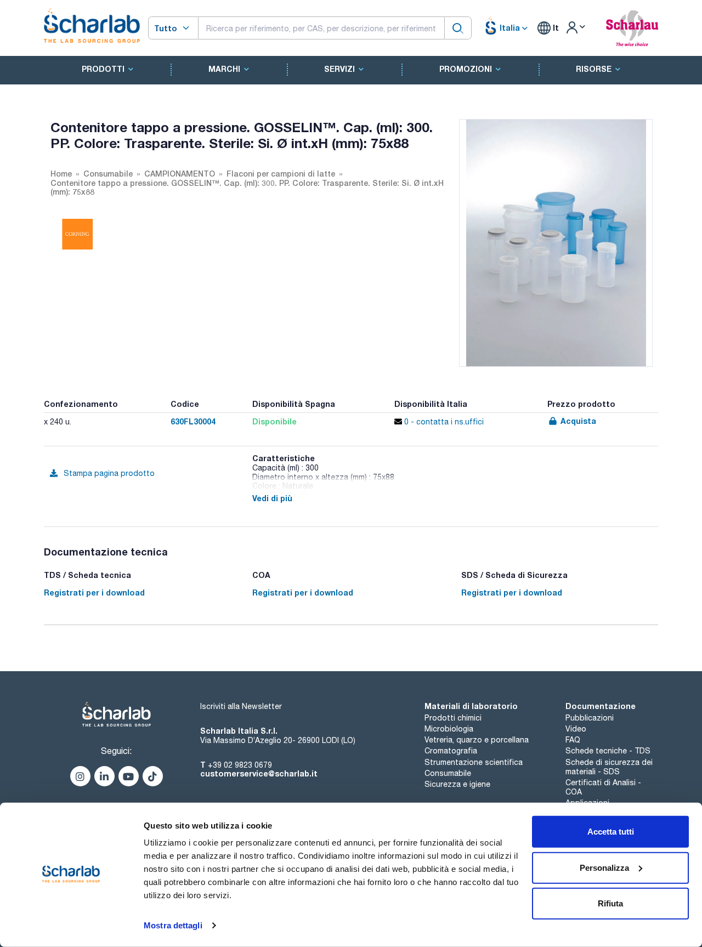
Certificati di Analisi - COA (603, 787)
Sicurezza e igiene (457, 784)
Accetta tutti (610, 831)
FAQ (572, 739)
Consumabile (447, 773)
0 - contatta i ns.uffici (443, 421)
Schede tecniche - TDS (607, 750)
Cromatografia (450, 750)
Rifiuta (610, 903)
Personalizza (604, 867)
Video (575, 728)
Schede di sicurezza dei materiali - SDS (609, 767)
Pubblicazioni (589, 717)
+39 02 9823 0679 (240, 765)
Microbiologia (448, 728)
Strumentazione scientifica (473, 762)
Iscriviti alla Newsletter (241, 706)
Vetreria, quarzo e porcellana (476, 739)
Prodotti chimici (453, 717)
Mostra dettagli (173, 925)
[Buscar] (458, 27)
